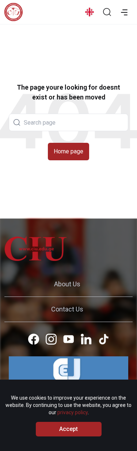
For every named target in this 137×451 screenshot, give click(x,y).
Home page (68, 151)
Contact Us (67, 309)
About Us (67, 284)
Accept (68, 428)
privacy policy (72, 412)
